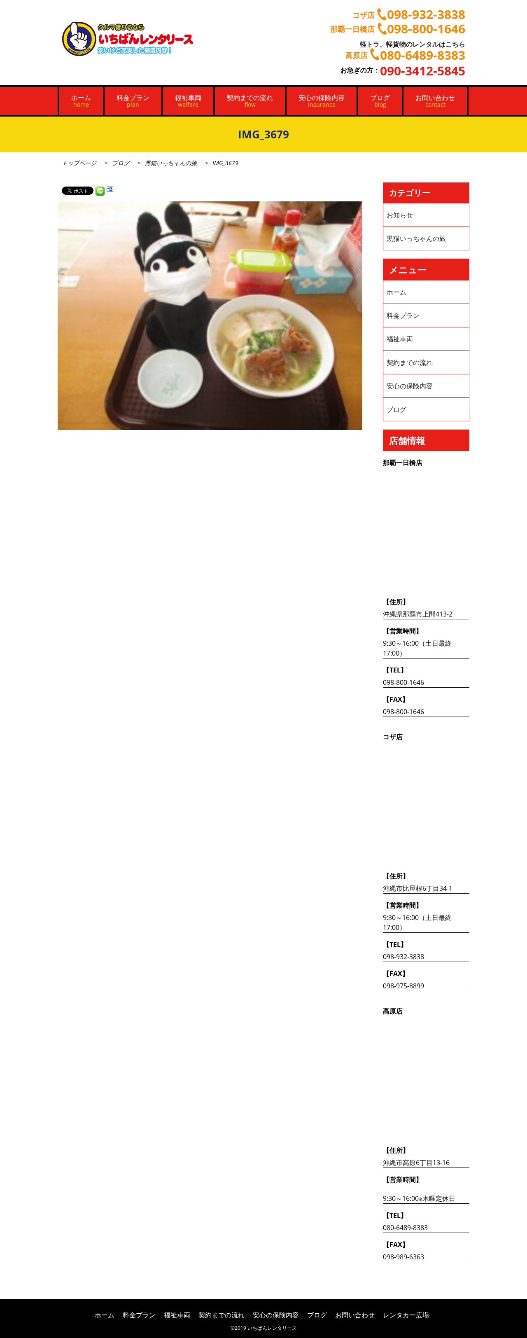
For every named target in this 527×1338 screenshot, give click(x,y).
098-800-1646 (403, 682)
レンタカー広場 (406, 1314)
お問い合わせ (435, 100)
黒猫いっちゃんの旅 (171, 163)
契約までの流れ (250, 100)
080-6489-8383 (405, 1227)
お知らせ (400, 214)
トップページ (79, 163)
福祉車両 (188, 100)
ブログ (380, 100)
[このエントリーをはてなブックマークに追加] (110, 190)
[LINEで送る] (100, 190)
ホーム (81, 100)
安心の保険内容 (321, 100)
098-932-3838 (403, 956)
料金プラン (133, 100)
